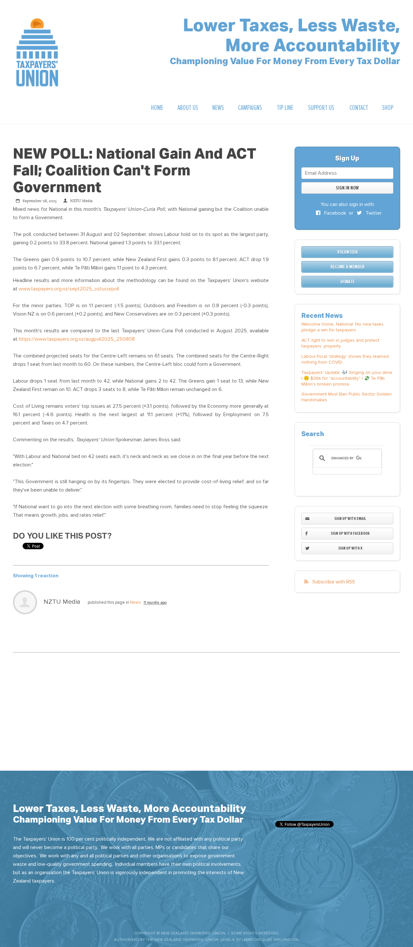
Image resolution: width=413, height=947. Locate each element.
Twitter (373, 213)
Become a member (347, 267)
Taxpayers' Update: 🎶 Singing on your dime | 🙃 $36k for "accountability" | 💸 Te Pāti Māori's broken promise (346, 378)
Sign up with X (350, 548)
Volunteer (347, 252)
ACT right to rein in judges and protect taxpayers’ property (340, 343)
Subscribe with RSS (333, 582)
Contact (358, 107)
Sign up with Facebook (350, 533)
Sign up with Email (350, 518)
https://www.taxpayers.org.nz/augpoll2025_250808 (77, 339)
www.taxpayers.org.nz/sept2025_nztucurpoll (69, 289)
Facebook (334, 213)
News (218, 107)
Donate (347, 281)
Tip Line (285, 107)
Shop (387, 107)
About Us (187, 107)
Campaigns (250, 107)
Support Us (321, 107)
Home (157, 107)
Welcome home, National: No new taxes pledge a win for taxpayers (342, 327)
